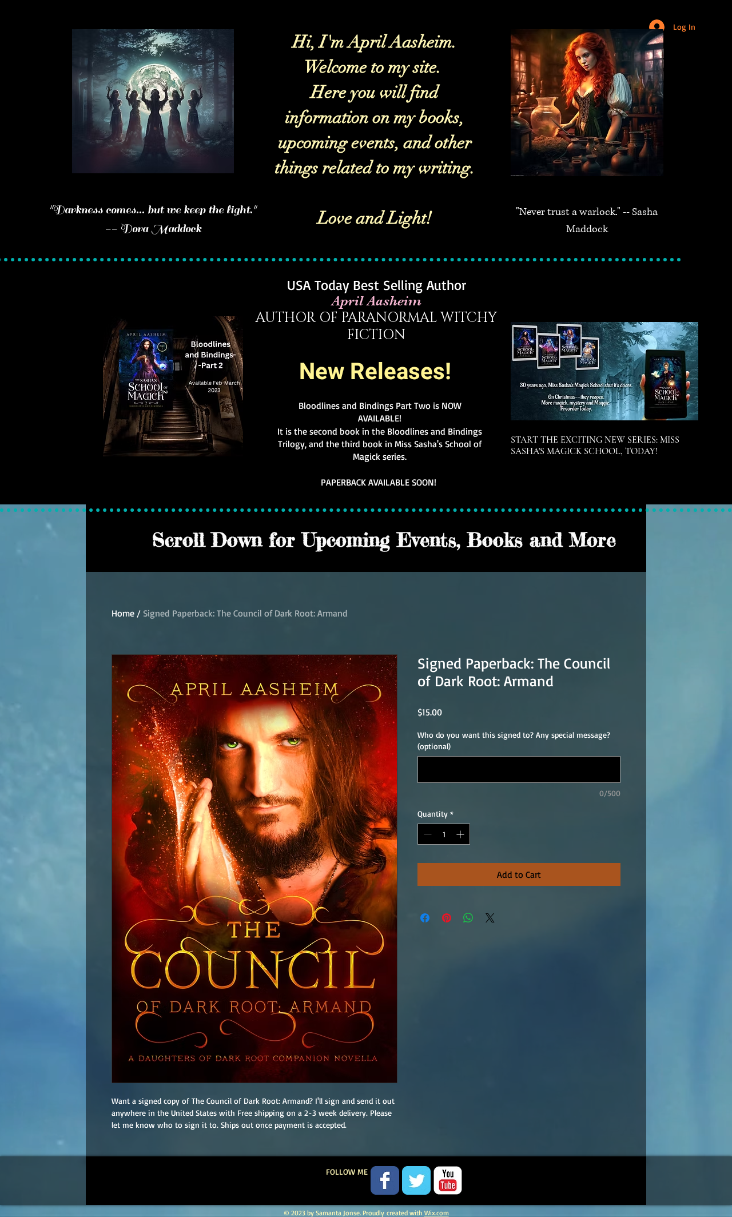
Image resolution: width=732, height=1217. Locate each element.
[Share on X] (490, 918)
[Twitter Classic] (416, 1180)
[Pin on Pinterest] (446, 918)
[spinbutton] (443, 834)
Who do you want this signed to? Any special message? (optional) (513, 740)
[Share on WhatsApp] (468, 918)
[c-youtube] (447, 1180)
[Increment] (461, 834)
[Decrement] (426, 834)
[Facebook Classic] (385, 1180)
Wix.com (436, 1212)
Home (123, 613)
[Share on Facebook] (425, 918)
